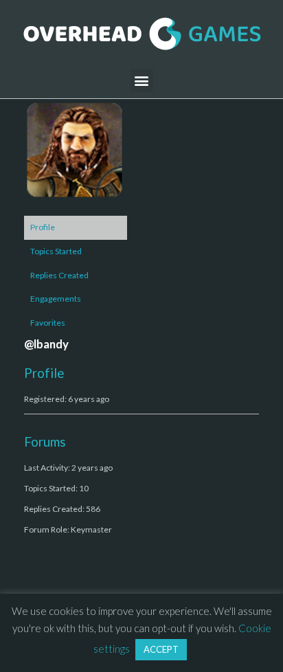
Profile (42, 227)
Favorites (47, 322)
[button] (142, 80)
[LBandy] (75, 156)
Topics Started (56, 251)
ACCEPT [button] (161, 649)
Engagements (55, 298)
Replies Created (59, 275)
